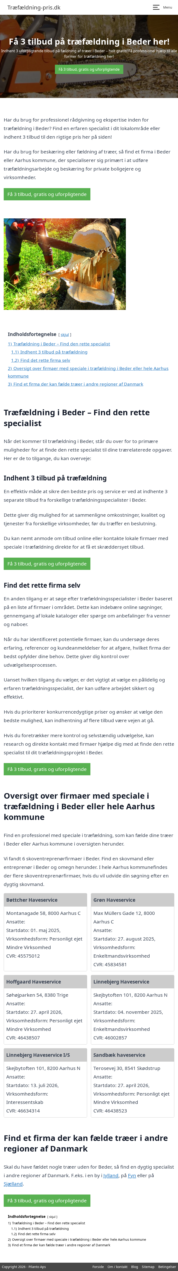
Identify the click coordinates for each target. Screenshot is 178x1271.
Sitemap (148, 1267)
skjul (65, 334)
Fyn (132, 1175)
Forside (98, 1267)
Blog (134, 1267)
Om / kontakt (117, 1267)
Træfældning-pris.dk (33, 7)
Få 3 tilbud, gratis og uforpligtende (89, 69)
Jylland (110, 1175)
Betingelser (167, 1267)
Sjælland (13, 1183)
